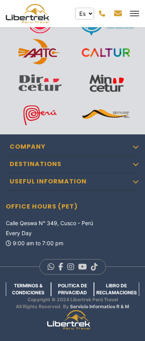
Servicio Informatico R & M (99, 306)
